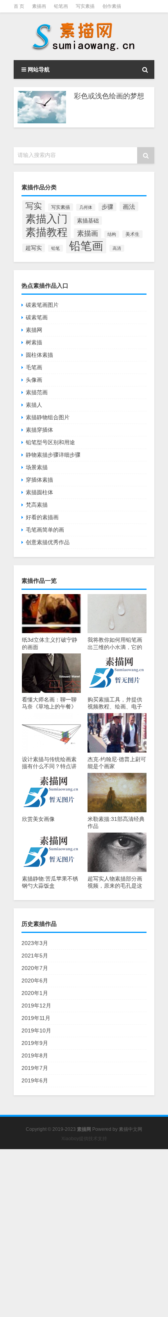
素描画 (39, 6)
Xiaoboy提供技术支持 (84, 1138)
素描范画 (37, 392)
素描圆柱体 (39, 492)
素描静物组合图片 (48, 417)
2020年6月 (34, 980)
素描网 (34, 330)
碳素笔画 (37, 317)
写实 (33, 206)
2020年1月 (34, 993)
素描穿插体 (39, 430)
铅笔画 (61, 6)
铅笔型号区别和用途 (50, 442)
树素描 (34, 342)
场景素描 (37, 467)
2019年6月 (34, 1080)
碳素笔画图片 (42, 305)
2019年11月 (35, 1018)
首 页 (19, 6)
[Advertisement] (84, 1233)
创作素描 (111, 6)
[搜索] (145, 69)
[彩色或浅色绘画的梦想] (42, 107)
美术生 (132, 234)
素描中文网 (130, 1129)
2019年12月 (36, 1005)
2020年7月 (34, 968)
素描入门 (46, 219)
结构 (111, 234)
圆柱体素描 (39, 355)
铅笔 (55, 248)
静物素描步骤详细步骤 (53, 455)
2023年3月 (34, 943)
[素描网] (84, 36)
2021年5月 (34, 955)
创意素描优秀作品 (48, 542)
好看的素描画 (42, 517)
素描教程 (46, 232)
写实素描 (85, 6)
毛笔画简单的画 (45, 530)
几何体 (85, 207)
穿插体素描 (39, 480)
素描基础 (88, 220)
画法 (129, 206)
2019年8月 (34, 1055)
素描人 (34, 405)
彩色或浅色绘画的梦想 (109, 96)
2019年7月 (34, 1068)
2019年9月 (34, 1043)
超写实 (33, 248)
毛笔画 (34, 367)
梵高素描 (37, 505)
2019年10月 (36, 1030)
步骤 (107, 207)
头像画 (34, 380)
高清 (117, 248)
